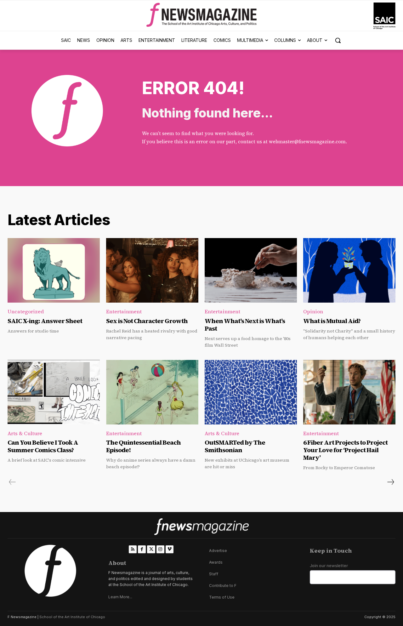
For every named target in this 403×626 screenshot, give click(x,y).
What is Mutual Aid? (331, 320)
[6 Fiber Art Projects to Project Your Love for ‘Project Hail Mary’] (349, 392)
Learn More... (120, 597)
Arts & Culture (25, 433)
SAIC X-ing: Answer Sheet (45, 320)
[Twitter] (151, 549)
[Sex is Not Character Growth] (152, 270)
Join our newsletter (329, 566)
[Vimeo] (169, 549)
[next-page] (390, 482)
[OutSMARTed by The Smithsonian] (251, 392)
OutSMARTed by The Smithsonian (235, 446)
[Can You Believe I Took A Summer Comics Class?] (54, 392)
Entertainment (124, 311)
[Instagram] (160, 549)
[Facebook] (142, 549)
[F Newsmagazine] (384, 16)
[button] (337, 40)
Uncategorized (26, 311)
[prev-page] (12, 482)
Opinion (313, 311)
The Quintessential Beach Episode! (143, 446)
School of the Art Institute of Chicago (72, 617)
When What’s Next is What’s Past (245, 324)
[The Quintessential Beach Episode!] (152, 392)
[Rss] (133, 549)
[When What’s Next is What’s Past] (251, 270)
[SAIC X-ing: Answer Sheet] (54, 270)
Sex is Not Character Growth (147, 320)
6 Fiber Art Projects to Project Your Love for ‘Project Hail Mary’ (345, 450)
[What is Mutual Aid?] (349, 270)
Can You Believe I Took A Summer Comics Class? (43, 446)
